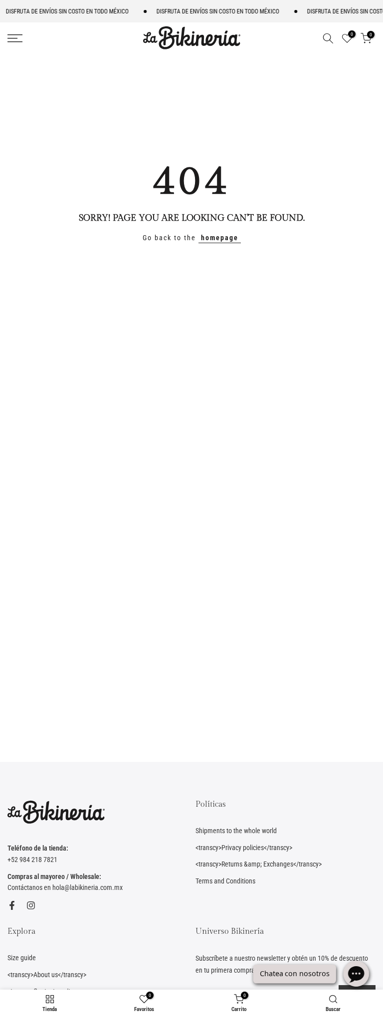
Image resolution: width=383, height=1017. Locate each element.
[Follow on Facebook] (11, 905)
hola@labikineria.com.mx (87, 887)
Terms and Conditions (225, 881)
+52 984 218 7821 (32, 860)
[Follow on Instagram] (30, 905)
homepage (219, 238)
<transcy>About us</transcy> (46, 975)
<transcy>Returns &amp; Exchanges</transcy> (258, 864)
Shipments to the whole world (236, 831)
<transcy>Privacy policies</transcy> (243, 848)
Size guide (21, 958)
